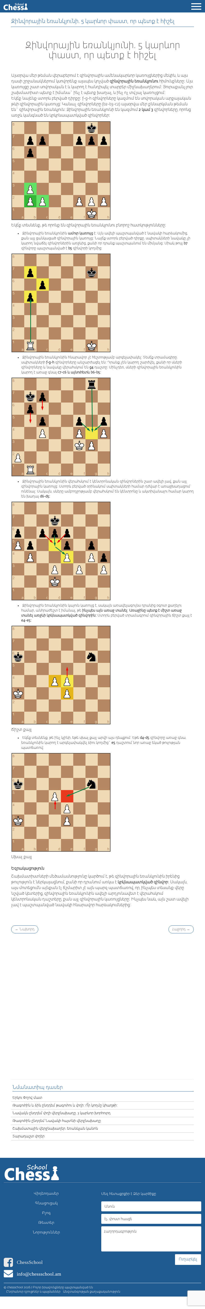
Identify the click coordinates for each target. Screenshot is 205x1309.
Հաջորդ (181, 929)
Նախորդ (24, 929)
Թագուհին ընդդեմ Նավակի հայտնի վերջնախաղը (56, 1121)
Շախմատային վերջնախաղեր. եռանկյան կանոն (55, 1128)
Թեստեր (46, 1223)
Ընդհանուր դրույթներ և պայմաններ (33, 1291)
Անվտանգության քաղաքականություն (91, 1291)
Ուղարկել (188, 1259)
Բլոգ (46, 1213)
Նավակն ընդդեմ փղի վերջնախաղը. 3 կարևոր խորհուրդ (61, 1113)
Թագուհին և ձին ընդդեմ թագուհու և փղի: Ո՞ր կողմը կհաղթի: (65, 1105)
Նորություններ (46, 1232)
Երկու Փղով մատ (27, 1098)
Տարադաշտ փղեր (28, 1136)
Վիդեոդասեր (46, 1193)
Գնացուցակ (46, 1203)
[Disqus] (102, 1005)
